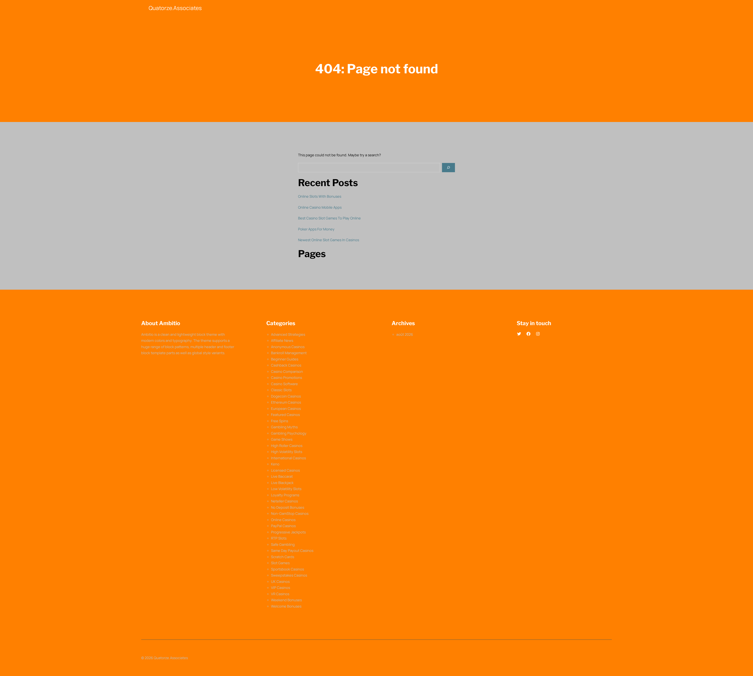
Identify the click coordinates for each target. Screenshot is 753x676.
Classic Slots (281, 390)
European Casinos (286, 408)
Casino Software (284, 383)
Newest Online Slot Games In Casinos (328, 239)
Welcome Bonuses (286, 606)
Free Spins (279, 421)
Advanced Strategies (288, 334)
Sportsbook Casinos (287, 569)
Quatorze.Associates (175, 8)
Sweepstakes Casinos (289, 575)
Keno (275, 464)
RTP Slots (278, 538)
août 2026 (404, 334)
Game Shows (281, 439)
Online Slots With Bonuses (319, 196)
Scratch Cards (282, 556)
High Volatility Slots (286, 451)
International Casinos (288, 458)
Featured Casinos (285, 414)
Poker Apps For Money (316, 229)
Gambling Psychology (288, 433)
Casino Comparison (287, 371)
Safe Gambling (283, 544)
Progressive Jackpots (288, 532)
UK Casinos (280, 581)
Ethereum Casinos (286, 402)
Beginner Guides (284, 359)
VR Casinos (280, 593)
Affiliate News (282, 340)
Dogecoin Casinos (286, 396)
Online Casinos (283, 519)
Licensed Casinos (285, 470)
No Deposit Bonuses (287, 507)
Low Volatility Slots (286, 488)
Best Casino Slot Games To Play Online (329, 218)
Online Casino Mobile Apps (320, 207)
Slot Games (280, 562)
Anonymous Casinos (288, 346)
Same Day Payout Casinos (292, 550)
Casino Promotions (286, 377)
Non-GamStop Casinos (289, 513)
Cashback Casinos (286, 365)
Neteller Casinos (284, 501)
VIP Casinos (280, 587)
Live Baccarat (282, 476)
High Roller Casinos (286, 445)
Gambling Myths (284, 427)
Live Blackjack (282, 482)
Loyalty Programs (285, 495)
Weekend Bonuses (286, 600)
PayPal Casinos (283, 525)
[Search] (448, 167)
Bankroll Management (289, 352)
